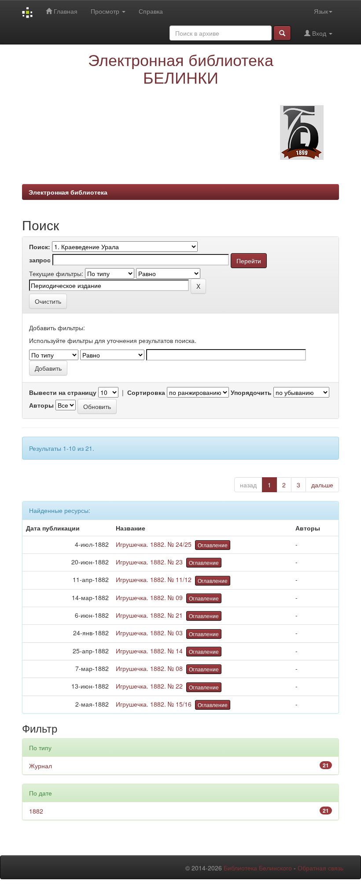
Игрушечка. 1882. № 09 (149, 597)
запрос (40, 259)
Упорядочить (251, 392)
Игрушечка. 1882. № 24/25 (154, 544)
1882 (36, 811)
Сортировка (146, 392)
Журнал (40, 765)
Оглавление (213, 545)
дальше (322, 484)
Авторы (41, 405)
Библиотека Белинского (258, 867)
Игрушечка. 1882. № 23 (149, 561)
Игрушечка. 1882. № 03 (149, 632)
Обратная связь (320, 867)
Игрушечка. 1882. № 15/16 (154, 704)
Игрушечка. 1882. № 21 (149, 615)
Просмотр (106, 11)
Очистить (48, 301)
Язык (321, 11)
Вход (319, 33)
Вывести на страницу (62, 392)
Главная (64, 11)
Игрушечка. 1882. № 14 (149, 650)
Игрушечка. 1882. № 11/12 (154, 579)
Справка (151, 11)
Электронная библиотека (68, 192)
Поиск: (39, 246)
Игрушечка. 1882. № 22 (149, 686)
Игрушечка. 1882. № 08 (149, 668)
